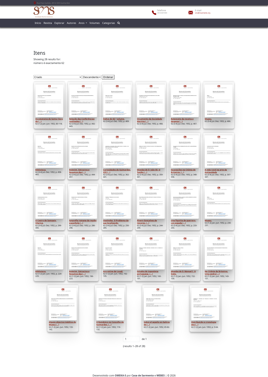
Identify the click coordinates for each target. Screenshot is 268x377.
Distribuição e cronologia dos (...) (203, 323)
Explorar (59, 23)
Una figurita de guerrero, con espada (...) (183, 221)
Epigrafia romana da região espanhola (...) (82, 221)
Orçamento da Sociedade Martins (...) (149, 120)
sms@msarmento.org (202, 13)
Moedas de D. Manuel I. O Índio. (183, 272)
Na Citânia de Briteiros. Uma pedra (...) (216, 272)
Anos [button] (82, 23)
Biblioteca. (40, 169)
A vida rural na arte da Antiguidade (216, 170)
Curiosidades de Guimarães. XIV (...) (117, 170)
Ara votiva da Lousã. (113, 271)
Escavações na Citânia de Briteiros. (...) (183, 170)
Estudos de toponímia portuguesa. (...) (147, 272)
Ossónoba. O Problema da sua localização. (116, 221)
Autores (71, 23)
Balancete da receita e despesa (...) (182, 120)
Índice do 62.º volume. (114, 118)
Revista (48, 23)
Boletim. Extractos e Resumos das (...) (79, 170)
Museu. (208, 118)
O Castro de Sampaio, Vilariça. (46, 221)
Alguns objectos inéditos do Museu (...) (62, 323)
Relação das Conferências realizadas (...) (81, 120)
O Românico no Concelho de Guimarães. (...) (110, 323)
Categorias (108, 23)
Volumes (94, 23)
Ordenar (108, 77)
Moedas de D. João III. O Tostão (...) (148, 170)
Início (38, 23)
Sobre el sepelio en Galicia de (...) (157, 323)
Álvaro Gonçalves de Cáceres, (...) (147, 221)
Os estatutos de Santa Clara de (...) (49, 120)
